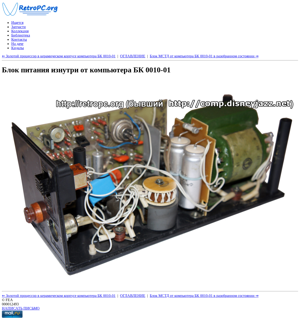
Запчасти (18, 27)
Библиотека (20, 35)
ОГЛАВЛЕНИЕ (132, 56)
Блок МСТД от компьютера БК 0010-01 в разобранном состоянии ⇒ (204, 56)
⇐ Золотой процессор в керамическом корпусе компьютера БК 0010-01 (59, 56)
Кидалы (17, 48)
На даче (17, 44)
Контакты (19, 39)
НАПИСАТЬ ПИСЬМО (21, 308)
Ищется (17, 23)
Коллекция (20, 31)
